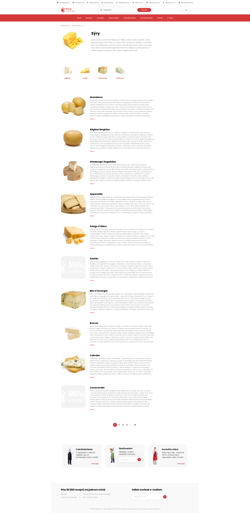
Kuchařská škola (146, 18)
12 (135, 425)
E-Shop (170, 18)
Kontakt (64, 494)
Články (160, 18)
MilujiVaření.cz (66, 26)
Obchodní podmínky (69, 497)
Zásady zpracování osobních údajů (96, 494)
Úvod (79, 18)
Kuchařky (100, 18)
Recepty (89, 18)
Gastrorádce (114, 18)
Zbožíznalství (76, 26)
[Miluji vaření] (68, 10)
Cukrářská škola (129, 18)
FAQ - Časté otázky (90, 497)
